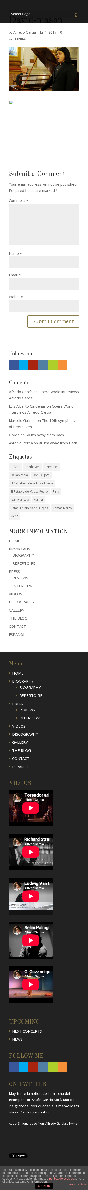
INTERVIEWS (23, 585)
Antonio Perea (21, 442)
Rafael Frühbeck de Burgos (29, 508)
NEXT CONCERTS (27, 1031)
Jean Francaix (20, 500)
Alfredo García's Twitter (61, 1123)
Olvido (14, 434)
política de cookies (61, 1178)
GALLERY (16, 610)
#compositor (20, 1099)
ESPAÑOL (17, 634)
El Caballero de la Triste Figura (32, 483)
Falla (56, 491)
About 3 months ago (23, 1123)
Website (16, 296)
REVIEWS (20, 577)
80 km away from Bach (45, 434)
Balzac (15, 467)
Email (15, 274)
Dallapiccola (19, 475)
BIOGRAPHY (23, 555)
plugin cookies (77, 1184)
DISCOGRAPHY (22, 602)
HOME (14, 540)
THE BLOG (18, 618)
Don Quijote (41, 475)
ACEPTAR (44, 1186)
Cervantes (51, 467)
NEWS (17, 1039)
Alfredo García (24, 32)
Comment (18, 200)
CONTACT (17, 626)
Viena (14, 516)
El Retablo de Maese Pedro (29, 491)
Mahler (38, 500)
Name (15, 253)
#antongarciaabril (34, 1112)
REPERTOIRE (23, 563)
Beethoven (32, 467)
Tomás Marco (62, 508)
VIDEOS (15, 593)
